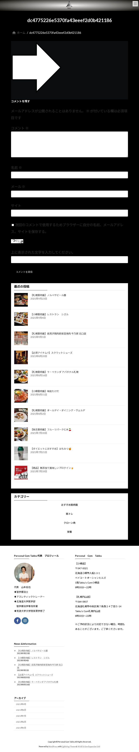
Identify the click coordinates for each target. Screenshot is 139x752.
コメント (20, 128)
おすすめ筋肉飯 (69, 504)
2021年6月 (21, 722)
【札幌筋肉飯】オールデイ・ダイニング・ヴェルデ (58, 410)
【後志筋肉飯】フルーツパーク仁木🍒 (51, 429)
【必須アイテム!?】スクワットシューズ (51, 352)
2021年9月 (21, 704)
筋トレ (69, 513)
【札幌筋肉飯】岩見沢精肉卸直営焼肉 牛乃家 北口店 (58, 333)
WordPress (53, 747)
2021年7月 (21, 716)
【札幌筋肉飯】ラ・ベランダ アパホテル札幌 (54, 371)
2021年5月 (21, 727)
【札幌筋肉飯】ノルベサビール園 (48, 295)
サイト (16, 206)
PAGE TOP (133, 726)
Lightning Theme (69, 747)
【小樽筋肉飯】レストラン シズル (49, 314)
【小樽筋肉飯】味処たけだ (45, 391)
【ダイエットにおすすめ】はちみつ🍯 (51, 448)
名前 (16, 167)
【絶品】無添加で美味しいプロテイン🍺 (52, 467)
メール (18, 187)
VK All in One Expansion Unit (88, 747)
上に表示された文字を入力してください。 (43, 252)
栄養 (69, 531)
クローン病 (69, 522)
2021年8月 (21, 710)
